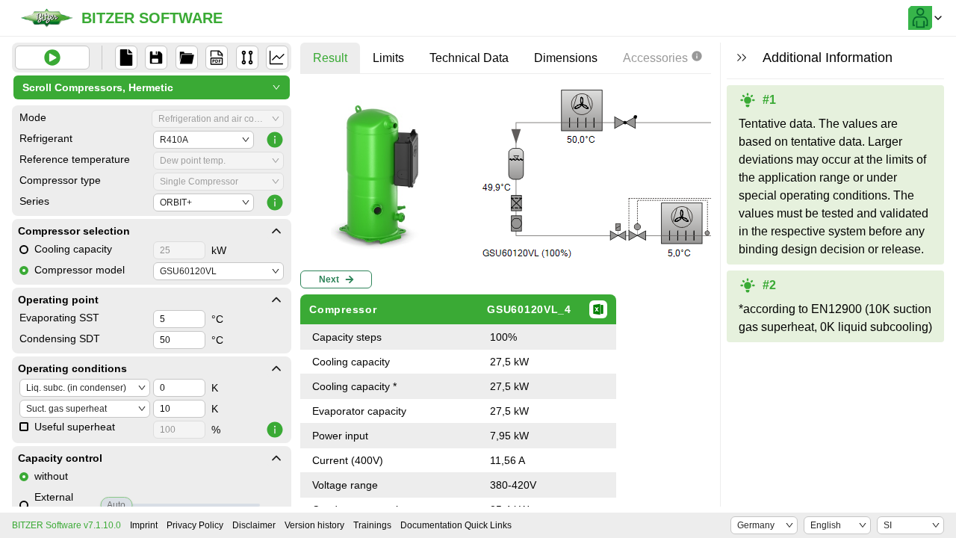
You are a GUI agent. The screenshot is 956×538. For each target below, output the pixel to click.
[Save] (156, 57)
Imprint (144, 525)
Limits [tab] (388, 58)
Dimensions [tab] (566, 58)
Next (329, 279)
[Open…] (187, 57)
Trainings (372, 525)
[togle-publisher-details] (276, 231)
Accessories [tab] (655, 58)
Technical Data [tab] (469, 58)
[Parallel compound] (247, 57)
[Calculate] (52, 57)
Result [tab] (330, 58)
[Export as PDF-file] (216, 57)
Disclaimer (254, 525)
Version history (314, 525)
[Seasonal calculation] (277, 57)
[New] (126, 57)
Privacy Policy (195, 525)
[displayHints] (742, 57)
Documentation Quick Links (456, 525)
